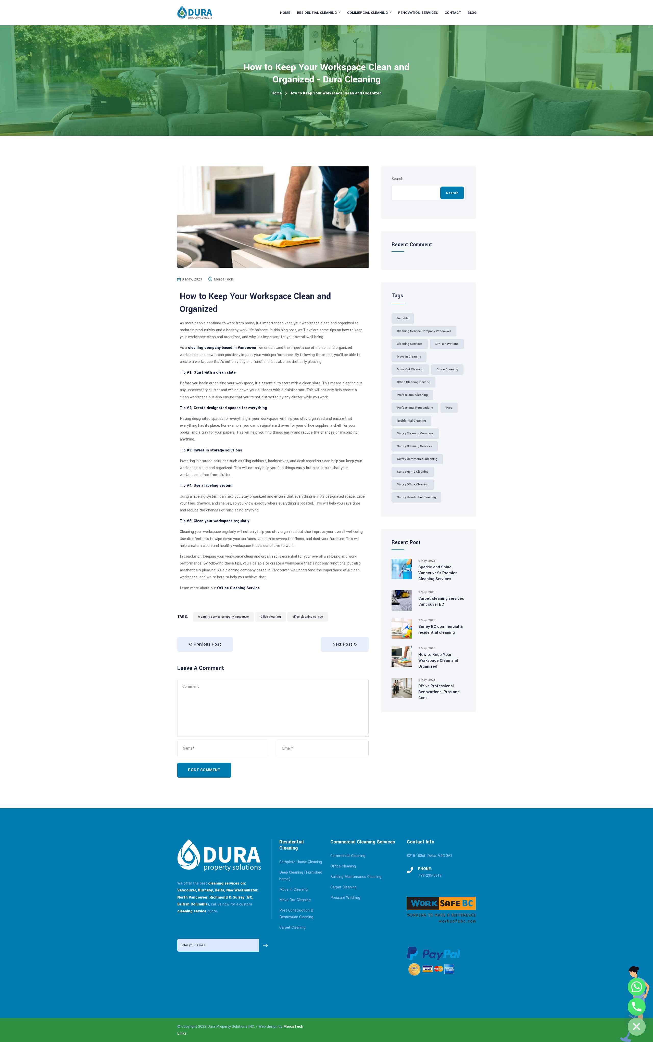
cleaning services (409, 344)
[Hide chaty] (637, 1027)
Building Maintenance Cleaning (355, 876)
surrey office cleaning (413, 484)
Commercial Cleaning (367, 12)
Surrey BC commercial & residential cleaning (440, 629)
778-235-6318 (430, 875)
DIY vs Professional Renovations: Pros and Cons (439, 692)
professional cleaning (412, 395)
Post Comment (204, 770)
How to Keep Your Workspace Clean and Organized (438, 660)
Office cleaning (270, 617)
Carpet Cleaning (292, 927)
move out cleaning (410, 369)
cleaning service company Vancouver (223, 617)
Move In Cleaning (293, 889)
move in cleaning (409, 356)
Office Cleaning (343, 866)
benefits (403, 318)
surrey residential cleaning (416, 497)
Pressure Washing (345, 897)
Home (285, 12)
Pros (449, 408)
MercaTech (293, 1026)
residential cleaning (411, 421)
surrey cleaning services (414, 446)
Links (182, 1033)
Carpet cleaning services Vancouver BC (441, 601)
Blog (472, 12)
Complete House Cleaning (300, 862)
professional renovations (415, 408)
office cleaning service (307, 617)
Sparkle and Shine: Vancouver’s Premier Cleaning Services (437, 573)
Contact (453, 12)
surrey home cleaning (413, 472)
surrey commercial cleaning (417, 459)
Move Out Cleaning (295, 900)
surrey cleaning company (415, 433)
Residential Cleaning (317, 12)
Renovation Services (418, 12)
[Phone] (637, 1007)
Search (397, 178)
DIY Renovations (446, 344)
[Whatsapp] (637, 987)
